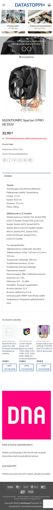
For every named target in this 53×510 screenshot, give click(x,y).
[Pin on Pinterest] (25, 160)
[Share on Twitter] (15, 160)
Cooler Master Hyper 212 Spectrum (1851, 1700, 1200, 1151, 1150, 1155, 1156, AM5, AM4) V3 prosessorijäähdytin (28, 351)
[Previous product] (29, 49)
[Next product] (24, 49)
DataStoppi (26, 5)
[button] (4, 4)
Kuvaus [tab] (8, 176)
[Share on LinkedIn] (30, 160)
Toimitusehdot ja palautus (26, 499)
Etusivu (9, 41)
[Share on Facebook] (9, 160)
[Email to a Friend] (20, 160)
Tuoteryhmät (9, 497)
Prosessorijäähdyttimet (27, 44)
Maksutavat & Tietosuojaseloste (34, 497)
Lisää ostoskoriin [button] (9, 367)
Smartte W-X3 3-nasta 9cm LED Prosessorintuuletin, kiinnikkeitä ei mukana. (11, 348)
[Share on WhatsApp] (4, 160)
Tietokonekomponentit (31, 41)
